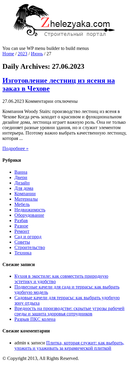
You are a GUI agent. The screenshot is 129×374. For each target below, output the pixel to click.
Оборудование (29, 215)
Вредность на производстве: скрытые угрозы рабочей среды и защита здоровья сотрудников (69, 311)
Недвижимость (29, 209)
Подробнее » (15, 148)
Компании (25, 193)
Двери (20, 177)
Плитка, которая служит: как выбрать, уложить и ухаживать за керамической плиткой (69, 345)
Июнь (37, 53)
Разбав (21, 220)
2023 (22, 53)
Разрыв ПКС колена (35, 319)
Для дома (23, 188)
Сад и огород (27, 236)
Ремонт (21, 231)
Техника (23, 252)
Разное (21, 225)
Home (8, 53)
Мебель (22, 204)
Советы (22, 242)
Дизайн (22, 182)
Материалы (26, 198)
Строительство (29, 247)
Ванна (20, 172)
